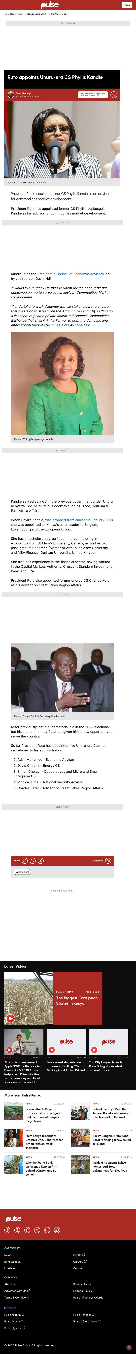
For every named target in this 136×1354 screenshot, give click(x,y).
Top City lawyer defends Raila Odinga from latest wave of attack (105, 1066)
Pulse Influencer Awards (88, 1297)
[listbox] (68, 1058)
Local (21, 14)
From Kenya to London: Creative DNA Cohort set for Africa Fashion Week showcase (44, 1142)
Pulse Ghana (12, 1321)
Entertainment (12, 1261)
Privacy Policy (82, 1284)
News (13, 14)
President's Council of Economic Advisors (70, 274)
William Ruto (22, 871)
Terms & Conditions (16, 1297)
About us (9, 1284)
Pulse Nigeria (12, 1314)
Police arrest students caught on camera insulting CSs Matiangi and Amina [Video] (66, 1066)
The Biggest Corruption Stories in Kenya (77, 1000)
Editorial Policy (82, 1291)
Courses (78, 1268)
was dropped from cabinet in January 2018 (79, 520)
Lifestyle (9, 1268)
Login (127, 4)
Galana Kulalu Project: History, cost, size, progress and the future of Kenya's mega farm (44, 1115)
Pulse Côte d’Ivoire (85, 1321)
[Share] (113, 94)
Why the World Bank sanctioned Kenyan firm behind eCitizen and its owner (41, 1168)
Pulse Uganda (13, 1328)
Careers (78, 1261)
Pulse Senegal (82, 1314)
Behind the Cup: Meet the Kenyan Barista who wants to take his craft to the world (112, 1113)
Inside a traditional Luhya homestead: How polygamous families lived (110, 1166)
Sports (77, 1255)
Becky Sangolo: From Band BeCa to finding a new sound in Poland (112, 1140)
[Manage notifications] (129, 1347)
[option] (23, 1058)
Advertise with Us (15, 1291)
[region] (68, 1058)
